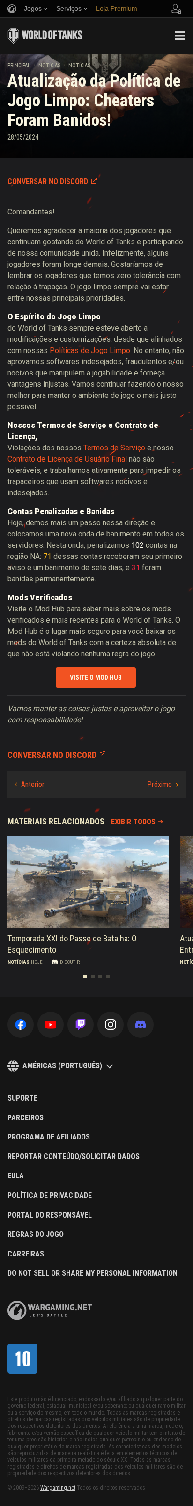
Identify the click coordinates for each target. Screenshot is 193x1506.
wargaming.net (49, 1310)
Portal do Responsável (49, 1215)
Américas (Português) (62, 1065)
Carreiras (25, 1254)
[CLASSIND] (22, 1359)
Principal (18, 65)
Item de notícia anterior (30, 784)
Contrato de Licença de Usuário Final (67, 459)
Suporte (22, 1098)
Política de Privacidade (49, 1195)
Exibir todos (133, 822)
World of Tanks (44, 35)
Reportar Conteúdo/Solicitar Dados (73, 1157)
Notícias (49, 65)
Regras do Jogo (35, 1234)
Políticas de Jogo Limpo (90, 350)
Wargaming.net (57, 1487)
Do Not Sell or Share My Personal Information (92, 1273)
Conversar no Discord (47, 181)
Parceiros (25, 1118)
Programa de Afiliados (48, 1137)
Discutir (70, 962)
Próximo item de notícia (162, 784)
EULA (15, 1176)
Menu (180, 35)
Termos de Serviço (114, 447)
